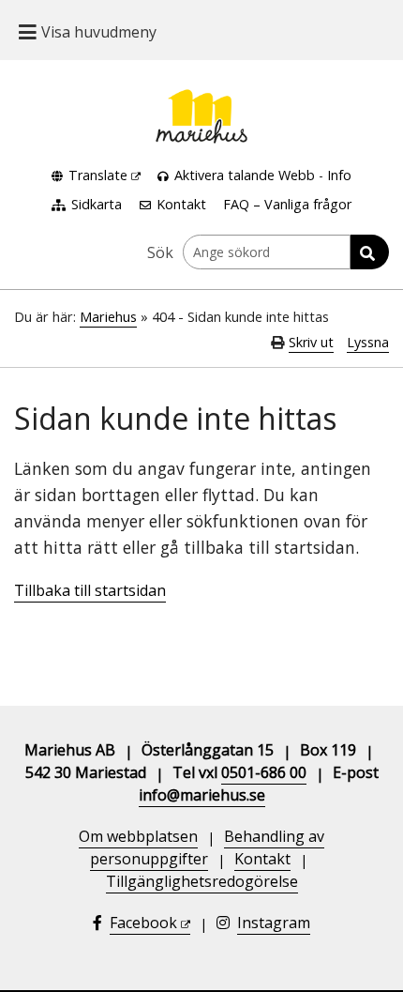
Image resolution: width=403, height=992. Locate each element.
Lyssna (368, 342)
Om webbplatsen (138, 836)
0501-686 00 (263, 772)
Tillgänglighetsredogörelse (202, 881)
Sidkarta (96, 204)
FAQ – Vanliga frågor (287, 204)
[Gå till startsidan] (201, 100)
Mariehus (108, 317)
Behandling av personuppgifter (207, 847)
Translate (97, 175)
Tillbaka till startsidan (90, 590)
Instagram (273, 922)
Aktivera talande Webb (244, 175)
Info (339, 175)
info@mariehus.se (202, 795)
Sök (160, 252)
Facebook (143, 922)
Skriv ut (311, 342)
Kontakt (181, 204)
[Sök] (370, 252)
